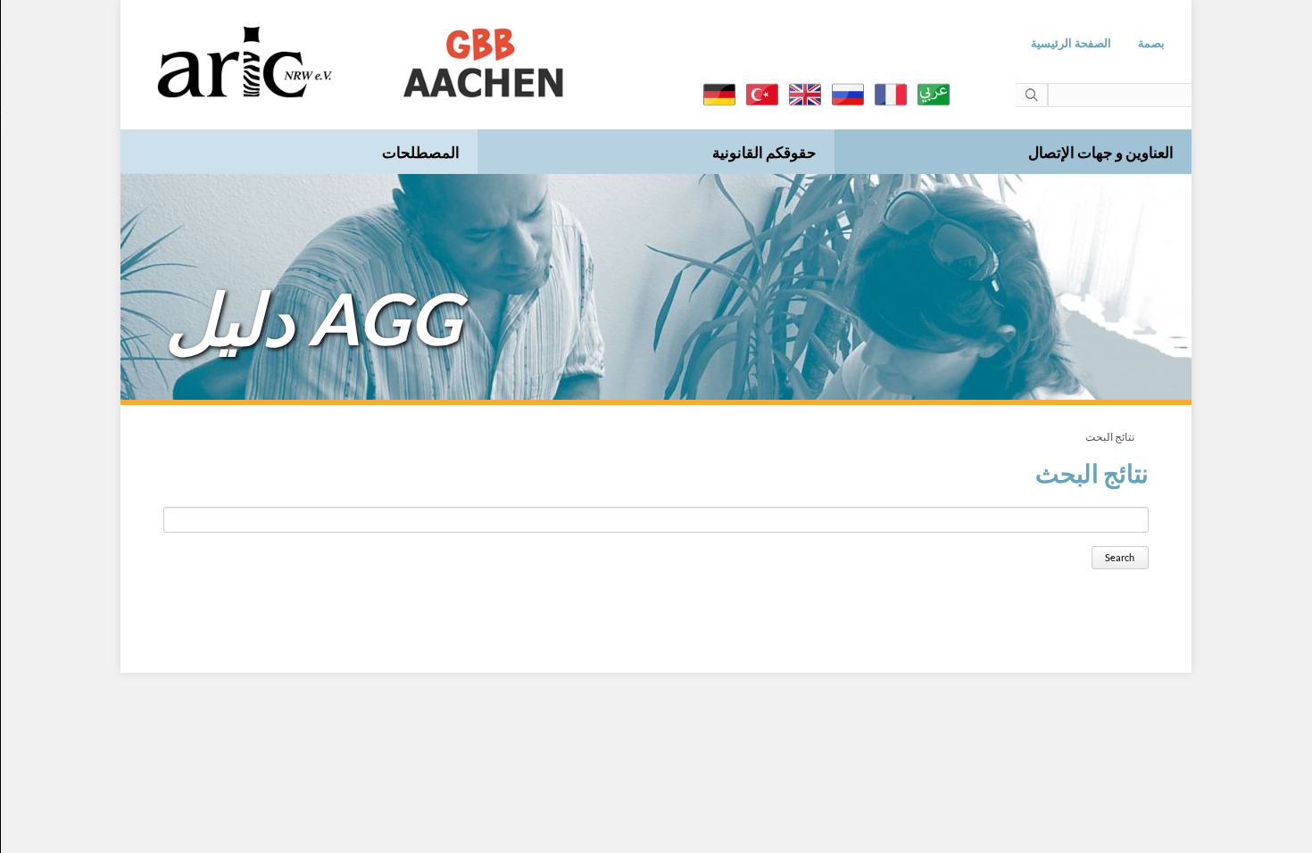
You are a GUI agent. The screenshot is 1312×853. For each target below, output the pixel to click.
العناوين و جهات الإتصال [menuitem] (1101, 152)
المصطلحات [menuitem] (421, 152)
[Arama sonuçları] (762, 94)
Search (1119, 557)
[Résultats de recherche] (890, 94)
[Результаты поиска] (847, 94)
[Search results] (805, 94)
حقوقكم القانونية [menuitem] (764, 152)
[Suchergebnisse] (719, 94)
